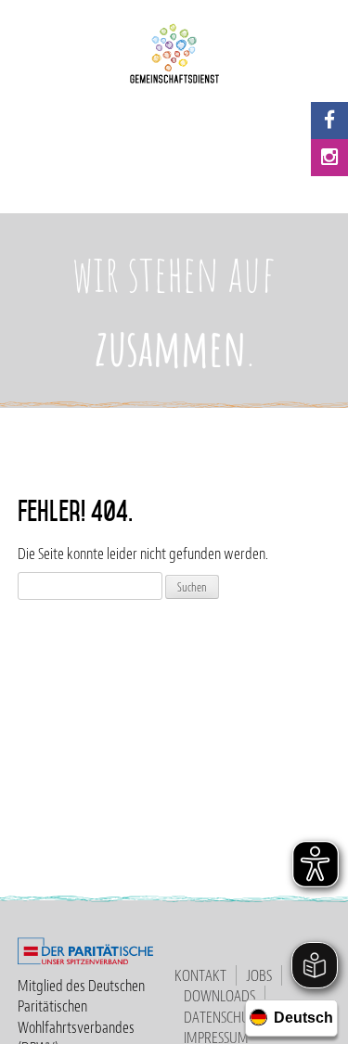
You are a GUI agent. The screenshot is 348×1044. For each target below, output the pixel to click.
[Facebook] (329, 120)
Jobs (259, 975)
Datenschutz (223, 1017)
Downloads (219, 996)
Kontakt (200, 975)
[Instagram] (329, 157)
